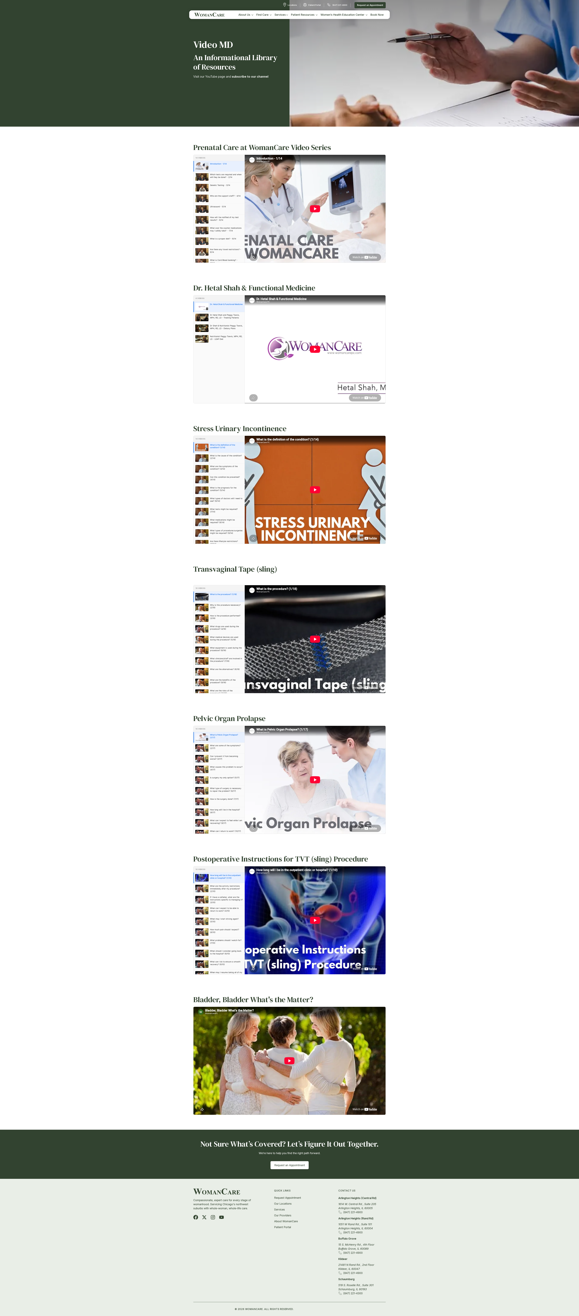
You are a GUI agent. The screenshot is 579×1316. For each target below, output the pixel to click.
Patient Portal (314, 5)
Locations (292, 5)
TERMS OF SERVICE (335, 1309)
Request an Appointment (370, 5)
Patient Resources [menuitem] (303, 14)
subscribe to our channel (250, 76)
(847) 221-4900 (340, 5)
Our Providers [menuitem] (282, 1215)
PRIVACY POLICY (308, 1309)
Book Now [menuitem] (377, 14)
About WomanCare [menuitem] (286, 1221)
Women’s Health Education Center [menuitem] (342, 14)
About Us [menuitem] (244, 14)
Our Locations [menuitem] (283, 1203)
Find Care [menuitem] (262, 14)
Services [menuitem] (280, 14)
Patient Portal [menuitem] (282, 1227)
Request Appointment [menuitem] (287, 1197)
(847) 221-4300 (353, 1293)
